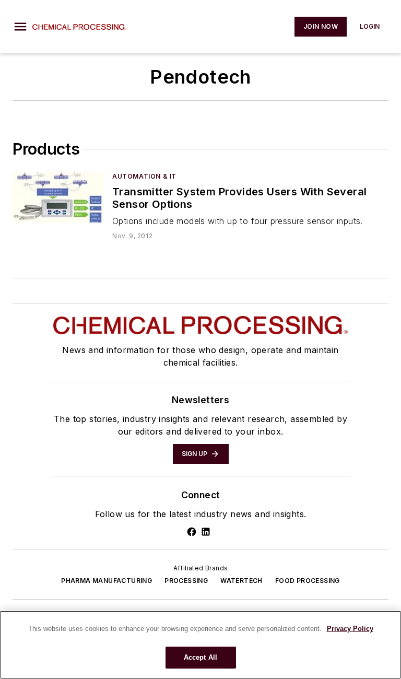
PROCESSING (186, 580)
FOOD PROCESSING (307, 580)
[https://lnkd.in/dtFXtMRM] (205, 531)
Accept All (200, 657)
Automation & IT (144, 176)
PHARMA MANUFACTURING (106, 580)
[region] (200, 645)
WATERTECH (241, 580)
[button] (20, 26)
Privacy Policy (350, 629)
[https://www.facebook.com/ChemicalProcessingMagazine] (191, 531)
